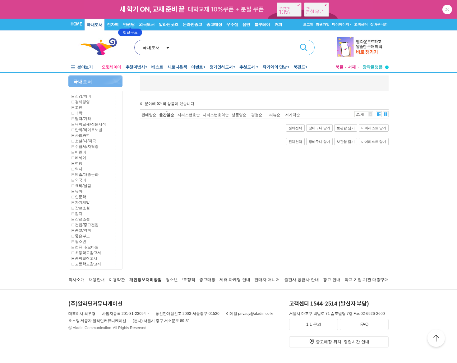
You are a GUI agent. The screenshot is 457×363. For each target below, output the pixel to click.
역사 (78, 168)
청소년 (80, 241)
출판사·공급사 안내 (301, 279)
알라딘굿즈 (168, 24)
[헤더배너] (363, 47)
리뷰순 (274, 114)
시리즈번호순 (189, 114)
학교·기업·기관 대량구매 (366, 279)
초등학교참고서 (88, 252)
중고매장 (214, 24)
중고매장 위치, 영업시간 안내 (342, 341)
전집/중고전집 (87, 224)
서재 (352, 67)
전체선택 (295, 128)
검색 (303, 47)
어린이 (80, 152)
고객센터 (361, 24)
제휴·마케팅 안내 (234, 279)
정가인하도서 (221, 67)
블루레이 (262, 24)
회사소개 (76, 279)
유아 (78, 191)
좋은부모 (82, 235)
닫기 (447, 9)
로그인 (308, 24)
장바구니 (378, 24)
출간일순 (166, 114)
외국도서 (147, 24)
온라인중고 (192, 24)
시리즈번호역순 (216, 114)
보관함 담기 (346, 128)
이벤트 (197, 67)
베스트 (157, 67)
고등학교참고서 (88, 263)
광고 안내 (331, 279)
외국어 (80, 180)
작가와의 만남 (274, 67)
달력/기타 (83, 118)
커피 (278, 24)
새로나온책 (177, 67)
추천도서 (247, 67)
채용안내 (97, 279)
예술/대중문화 (87, 174)
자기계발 (82, 202)
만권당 (129, 24)
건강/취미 (83, 96)
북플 (339, 67)
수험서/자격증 (87, 146)
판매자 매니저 (267, 279)
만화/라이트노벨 (88, 129)
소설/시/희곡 (85, 140)
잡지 (78, 213)
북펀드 (299, 67)
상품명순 (239, 114)
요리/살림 (83, 185)
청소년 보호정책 (180, 279)
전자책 (113, 24)
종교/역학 (83, 230)
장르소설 (82, 208)
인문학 (80, 196)
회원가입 (323, 24)
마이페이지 (340, 24)
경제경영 (82, 101)
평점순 (256, 114)
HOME (76, 24)
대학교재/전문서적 (90, 124)
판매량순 (148, 114)
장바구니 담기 (319, 128)
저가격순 (292, 114)
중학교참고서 (86, 258)
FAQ (364, 324)
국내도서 (94, 24)
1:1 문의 (313, 324)
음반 (246, 24)
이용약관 (117, 279)
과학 (78, 113)
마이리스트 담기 (373, 128)
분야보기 (85, 67)
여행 (78, 163)
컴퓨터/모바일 (87, 247)
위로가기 (436, 339)
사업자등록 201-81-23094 (124, 313)
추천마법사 (135, 67)
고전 (78, 107)
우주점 (232, 24)
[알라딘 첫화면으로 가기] (101, 46)
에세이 (80, 157)
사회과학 (82, 135)
